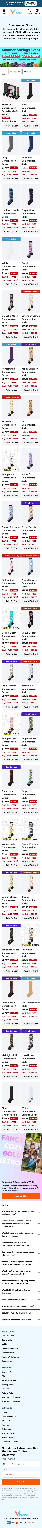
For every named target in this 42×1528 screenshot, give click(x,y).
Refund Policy (8, 1393)
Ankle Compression (10, 1348)
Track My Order (8, 1433)
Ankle (4, 1344)
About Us (6, 1420)
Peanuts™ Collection (10, 1357)
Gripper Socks (8, 1352)
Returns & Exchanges (11, 1397)
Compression (7, 1340)
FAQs (4, 1376)
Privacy (5, 1499)
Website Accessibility (11, 1401)
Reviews (5, 1425)
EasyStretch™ (8, 1336)
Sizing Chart (7, 1429)
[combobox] (6, 1464)
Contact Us (7, 1372)
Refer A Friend (8, 1437)
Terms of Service (9, 1380)
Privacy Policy (8, 1384)
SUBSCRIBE (21, 1481)
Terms (37, 1497)
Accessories (7, 1361)
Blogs (4, 1412)
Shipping (5, 1389)
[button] (4, 12)
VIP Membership (9, 1416)
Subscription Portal (10, 1442)
